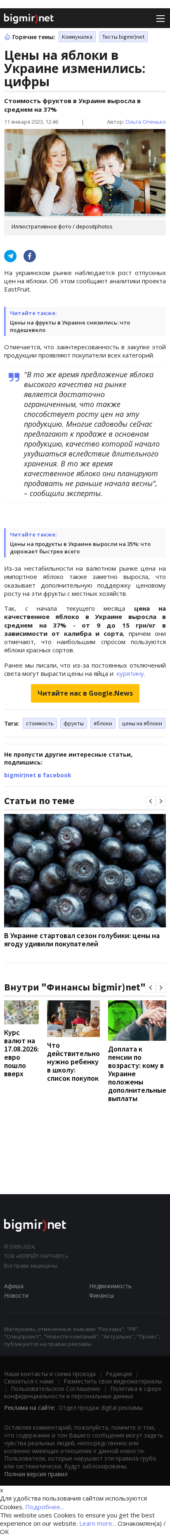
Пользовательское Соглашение (55, 1389)
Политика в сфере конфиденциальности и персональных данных (82, 1392)
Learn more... (97, 1523)
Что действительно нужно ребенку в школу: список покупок (73, 1061)
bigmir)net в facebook (37, 775)
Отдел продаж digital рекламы (101, 1407)
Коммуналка (77, 36)
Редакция (119, 1374)
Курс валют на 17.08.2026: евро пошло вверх (21, 1053)
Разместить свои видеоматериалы (113, 1381)
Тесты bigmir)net (123, 36)
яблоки (103, 723)
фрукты (74, 723)
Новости (16, 1295)
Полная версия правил (36, 1474)
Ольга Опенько (145, 121)
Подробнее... (44, 1507)
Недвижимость (110, 1286)
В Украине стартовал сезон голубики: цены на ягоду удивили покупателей (82, 939)
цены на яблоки (142, 723)
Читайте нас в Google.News (85, 693)
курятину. (130, 673)
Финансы (101, 1295)
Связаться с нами (29, 1381)
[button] (151, 801)
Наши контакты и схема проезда (50, 1374)
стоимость (40, 723)
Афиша (14, 1286)
